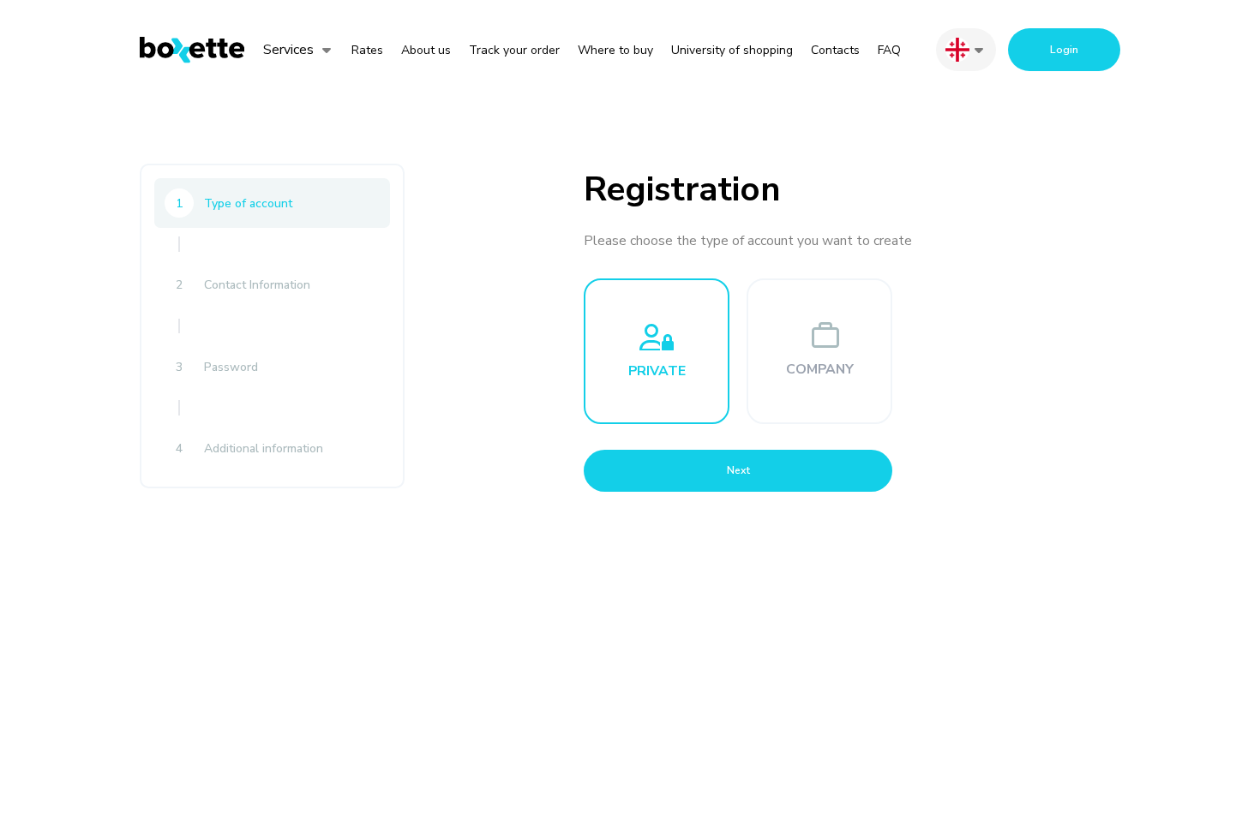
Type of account (234, 203)
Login (1064, 50)
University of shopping (732, 50)
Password (217, 367)
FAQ (889, 50)
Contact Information (243, 285)
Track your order (514, 50)
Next (738, 470)
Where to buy (615, 50)
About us (426, 50)
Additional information (249, 448)
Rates (367, 50)
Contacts (835, 50)
